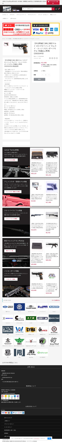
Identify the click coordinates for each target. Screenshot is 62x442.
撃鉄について (53, 14)
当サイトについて (8, 417)
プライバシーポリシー (9, 424)
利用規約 (6, 433)
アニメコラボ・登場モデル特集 (13, 191)
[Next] (59, 193)
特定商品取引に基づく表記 (10, 430)
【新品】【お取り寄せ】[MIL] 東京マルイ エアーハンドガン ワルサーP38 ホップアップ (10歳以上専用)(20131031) (37, 196)
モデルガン (12, 14)
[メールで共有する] (57, 58)
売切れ (39, 79)
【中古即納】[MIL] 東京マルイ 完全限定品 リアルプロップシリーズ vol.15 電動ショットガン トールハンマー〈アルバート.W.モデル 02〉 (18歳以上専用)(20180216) (52, 287)
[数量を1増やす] (49, 75)
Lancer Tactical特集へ (11, 159)
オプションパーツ (20, 14)
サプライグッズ (31, 14)
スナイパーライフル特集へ (12, 218)
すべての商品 (8, 38)
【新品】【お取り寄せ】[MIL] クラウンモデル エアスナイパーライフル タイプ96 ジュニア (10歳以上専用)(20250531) (37, 225)
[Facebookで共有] (50, 58)
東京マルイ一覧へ (10, 250)
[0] (58, 9)
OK (49, 438)
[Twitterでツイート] (54, 58)
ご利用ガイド (5, 18)
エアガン (4, 14)
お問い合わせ (13, 18)
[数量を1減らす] (42, 75)
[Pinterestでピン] (52, 58)
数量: (35, 74)
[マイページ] (56, 9)
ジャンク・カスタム (42, 14)
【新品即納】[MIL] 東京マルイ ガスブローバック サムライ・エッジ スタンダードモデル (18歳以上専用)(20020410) (37, 286)
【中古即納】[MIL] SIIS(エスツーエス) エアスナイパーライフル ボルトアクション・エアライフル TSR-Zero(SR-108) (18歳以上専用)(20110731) (52, 227)
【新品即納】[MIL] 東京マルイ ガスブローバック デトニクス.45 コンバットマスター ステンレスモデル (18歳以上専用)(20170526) (51, 197)
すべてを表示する (56, 300)
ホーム (3, 38)
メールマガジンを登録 (54, 2)
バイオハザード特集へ (11, 279)
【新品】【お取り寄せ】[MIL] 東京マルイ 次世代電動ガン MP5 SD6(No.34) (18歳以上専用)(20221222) (52, 255)
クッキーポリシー (8, 427)
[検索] (53, 9)
